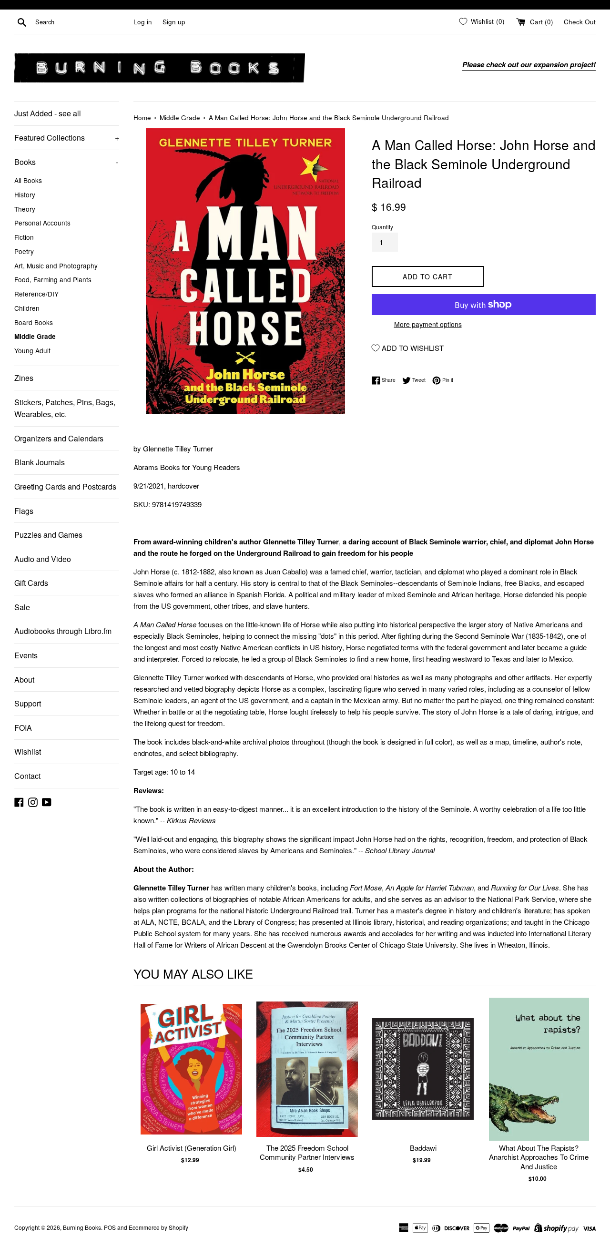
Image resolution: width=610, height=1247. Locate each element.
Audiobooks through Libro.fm (63, 630)
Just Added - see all (47, 113)
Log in (142, 21)
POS (110, 1227)
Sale (22, 607)
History (24, 194)
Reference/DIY (36, 293)
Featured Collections (66, 137)
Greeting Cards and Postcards (65, 486)
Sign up (174, 21)
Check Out (580, 21)
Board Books (33, 322)
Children (27, 308)
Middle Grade (35, 336)
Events (26, 655)
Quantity (382, 227)
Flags (23, 510)
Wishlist (27, 751)
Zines (23, 377)
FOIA (23, 727)
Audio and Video (42, 558)
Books (66, 161)
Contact (27, 775)
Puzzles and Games (48, 534)
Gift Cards (31, 582)
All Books (28, 180)
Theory (24, 209)
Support (27, 703)
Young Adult (32, 350)
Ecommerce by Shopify (158, 1227)
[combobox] (82, 22)
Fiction (24, 237)
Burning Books (82, 1227)
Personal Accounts (42, 222)
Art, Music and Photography (56, 265)
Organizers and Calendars (58, 438)
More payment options (428, 324)
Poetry (24, 251)
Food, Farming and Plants (53, 279)
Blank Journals (39, 462)
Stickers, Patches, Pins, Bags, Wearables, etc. (64, 408)
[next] (586, 1090)
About (24, 679)
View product (191, 1079)
